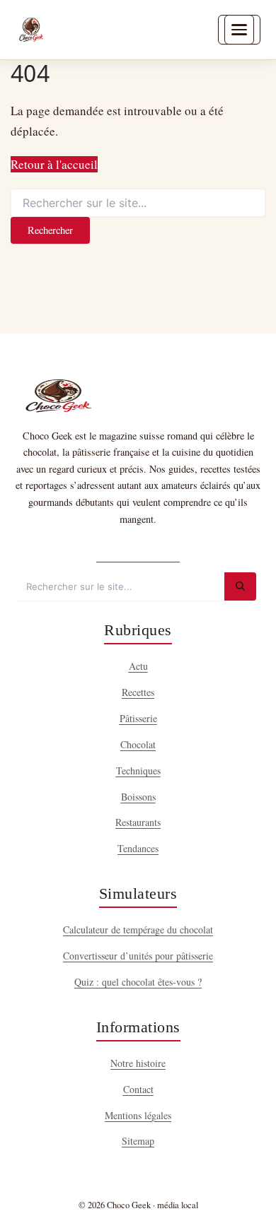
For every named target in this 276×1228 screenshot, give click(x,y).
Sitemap (138, 1140)
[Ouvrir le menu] (239, 30)
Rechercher (50, 230)
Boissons (138, 796)
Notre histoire (138, 1063)
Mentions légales (138, 1115)
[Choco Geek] (31, 29)
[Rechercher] (240, 586)
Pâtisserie (138, 718)
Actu (138, 666)
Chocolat (138, 744)
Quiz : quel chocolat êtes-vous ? (138, 981)
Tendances (138, 848)
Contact (138, 1089)
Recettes (138, 692)
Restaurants (138, 822)
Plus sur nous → (138, 549)
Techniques (138, 770)
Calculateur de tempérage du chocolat (138, 929)
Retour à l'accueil (54, 164)
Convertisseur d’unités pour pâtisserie (138, 955)
